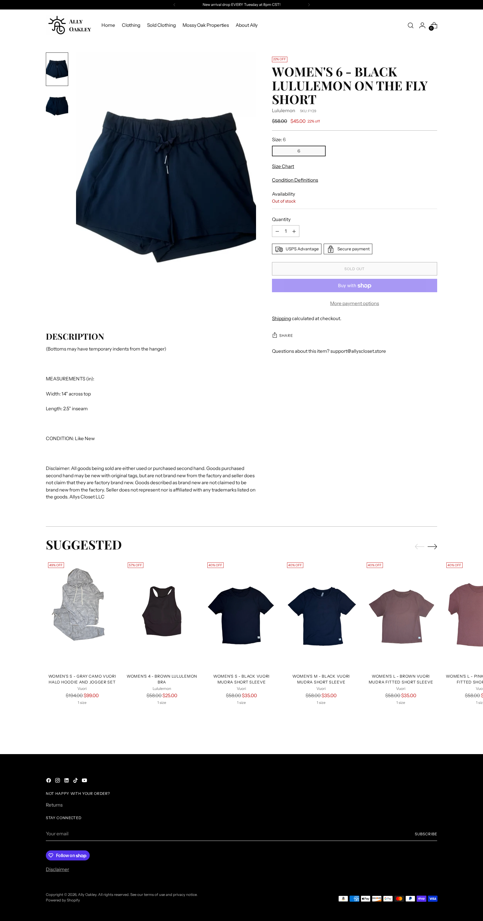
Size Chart (283, 166)
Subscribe (426, 834)
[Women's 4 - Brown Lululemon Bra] (162, 614)
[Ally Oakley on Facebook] (49, 781)
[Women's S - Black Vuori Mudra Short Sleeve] (241, 614)
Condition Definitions (295, 180)
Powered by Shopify (63, 900)
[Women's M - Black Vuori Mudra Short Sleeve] (321, 614)
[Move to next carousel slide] (432, 546)
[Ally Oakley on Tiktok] (76, 781)
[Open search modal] (410, 25)
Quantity (281, 219)
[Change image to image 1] (57, 69)
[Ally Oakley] (69, 25)
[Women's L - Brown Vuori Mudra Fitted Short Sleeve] (400, 614)
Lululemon (283, 110)
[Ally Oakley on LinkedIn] (67, 781)
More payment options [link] (354, 303)
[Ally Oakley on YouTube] (85, 781)
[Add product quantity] (294, 231)
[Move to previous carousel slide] (419, 546)
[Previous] (174, 4)
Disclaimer (57, 869)
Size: (279, 140)
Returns (54, 805)
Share (286, 335)
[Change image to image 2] (57, 106)
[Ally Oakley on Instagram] (58, 781)
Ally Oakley (87, 894)
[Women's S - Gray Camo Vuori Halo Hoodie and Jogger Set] (82, 614)
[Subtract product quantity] (277, 231)
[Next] (309, 4)
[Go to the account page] (422, 25)
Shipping (281, 318)
